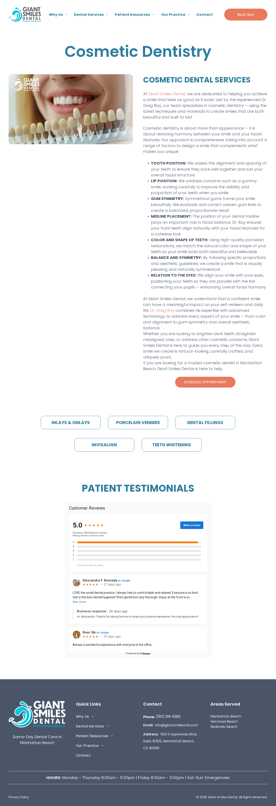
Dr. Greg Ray (162, 310)
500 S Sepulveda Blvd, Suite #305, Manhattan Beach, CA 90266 (170, 741)
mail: (149, 725)
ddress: (152, 734)
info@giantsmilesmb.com (176, 725)
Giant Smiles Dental (166, 94)
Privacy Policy (19, 797)
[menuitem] (58, 14)
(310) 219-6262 (168, 716)
